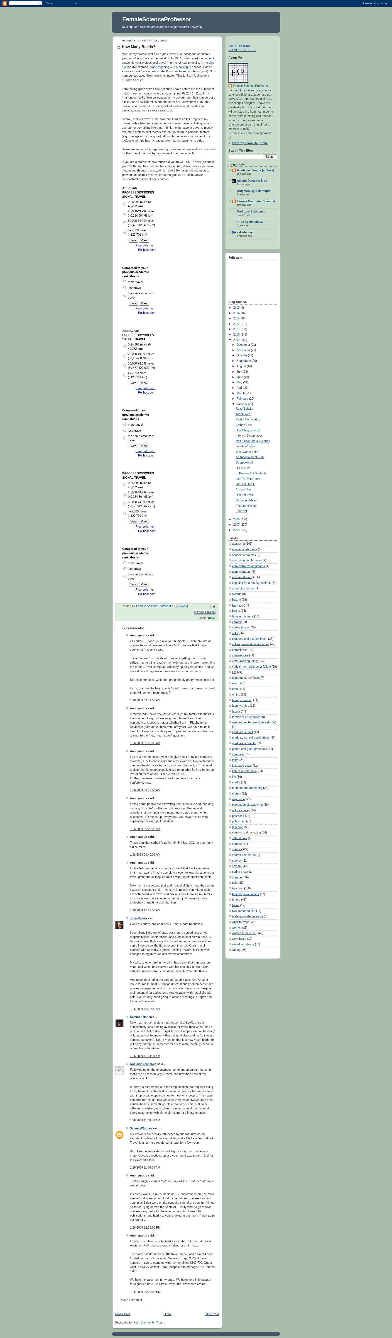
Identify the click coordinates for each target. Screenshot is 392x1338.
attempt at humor (243, 588)
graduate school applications (251, 737)
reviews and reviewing (246, 832)
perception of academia (247, 804)
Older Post (212, 1314)
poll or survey (241, 810)
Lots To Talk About (248, 479)
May (240, 382)
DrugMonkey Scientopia (253, 191)
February (243, 398)
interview (238, 754)
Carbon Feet (244, 425)
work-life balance (243, 944)
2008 (236, 519)
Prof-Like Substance (251, 211)
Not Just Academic (143, 1064)
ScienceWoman (141, 1128)
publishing (238, 821)
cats (235, 633)
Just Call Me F (245, 484)
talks (235, 882)
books (236, 610)
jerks (235, 760)
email (235, 689)
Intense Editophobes (249, 435)
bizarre (236, 599)
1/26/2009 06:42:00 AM (145, 743)
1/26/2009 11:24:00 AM (145, 1167)
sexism (237, 866)
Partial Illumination (248, 419)
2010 (236, 334)
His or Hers (243, 468)
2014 (236, 313)
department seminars (246, 677)
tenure (236, 899)
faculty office (240, 705)
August (242, 366)
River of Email (245, 495)
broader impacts (242, 616)
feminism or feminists (246, 717)
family (236, 711)
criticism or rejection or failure (251, 666)
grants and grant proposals (249, 749)
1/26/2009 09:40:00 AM (145, 854)
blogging (237, 605)
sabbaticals (239, 838)
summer (237, 877)
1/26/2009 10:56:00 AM (145, 1009)
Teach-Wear (243, 414)
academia (238, 543)
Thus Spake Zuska (250, 222)
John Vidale (138, 918)
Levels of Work (245, 446)
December (244, 344)
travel (212, 618)
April (240, 387)
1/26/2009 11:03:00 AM (145, 1056)
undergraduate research (247, 916)
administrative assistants (248, 566)
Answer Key (244, 489)
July (240, 371)
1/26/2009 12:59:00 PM (145, 1227)
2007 (236, 524)
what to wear (240, 922)
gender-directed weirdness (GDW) (254, 722)
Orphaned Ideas (246, 500)
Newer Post (122, 1314)
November (244, 350)
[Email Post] (212, 606)
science (237, 849)
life (234, 776)
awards (236, 594)
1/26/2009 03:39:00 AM (145, 700)
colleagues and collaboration (250, 644)
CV (234, 672)
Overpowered (244, 462)
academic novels (243, 555)
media (236, 782)
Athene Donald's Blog (252, 180)
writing (236, 950)
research (237, 827)
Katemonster (139, 1017)
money (236, 793)
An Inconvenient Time (250, 457)
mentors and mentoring (247, 788)
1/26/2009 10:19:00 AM (145, 910)
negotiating (239, 799)
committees (239, 650)
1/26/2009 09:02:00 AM (145, 790)
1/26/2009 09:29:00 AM (145, 829)
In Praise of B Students (251, 473)
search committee (244, 855)
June (240, 377)
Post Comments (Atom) (148, 1322)
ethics (236, 694)
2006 (236, 530)
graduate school (242, 732)
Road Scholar (244, 408)
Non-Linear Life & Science (253, 441)
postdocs (238, 816)
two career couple (243, 911)
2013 (236, 318)
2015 (236, 307)
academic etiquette (244, 549)
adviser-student (242, 577)
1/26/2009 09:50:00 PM (145, 1292)
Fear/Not (241, 511)
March (241, 393)
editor (235, 683)
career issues (241, 627)
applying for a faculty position (251, 582)
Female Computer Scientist (256, 201)
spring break (240, 871)
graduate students (244, 743)
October (242, 355)
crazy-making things (245, 661)
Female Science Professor (250, 85)
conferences (240, 655)
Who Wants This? (247, 452)
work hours (239, 938)
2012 (236, 324)
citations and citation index (249, 638)
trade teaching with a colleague (170, 67)
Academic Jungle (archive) (255, 170)
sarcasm (237, 843)
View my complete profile (250, 143)
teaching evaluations (245, 894)
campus (237, 622)
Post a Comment (131, 1300)
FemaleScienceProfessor (156, 19)
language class (242, 765)
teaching (237, 888)
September (244, 360)
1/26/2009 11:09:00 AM (145, 1120)
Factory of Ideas (246, 505)
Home (168, 1314)
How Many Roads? (248, 430)
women (236, 927)
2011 (236, 329)
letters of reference (244, 771)
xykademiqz (245, 232)
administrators (241, 571)
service (237, 860)
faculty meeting (242, 700)
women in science (244, 933)
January (242, 404)
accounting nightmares (247, 560)
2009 (236, 340)
